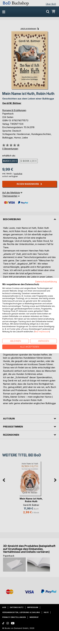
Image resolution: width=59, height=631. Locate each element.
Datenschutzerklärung (46, 281)
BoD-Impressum (42, 331)
